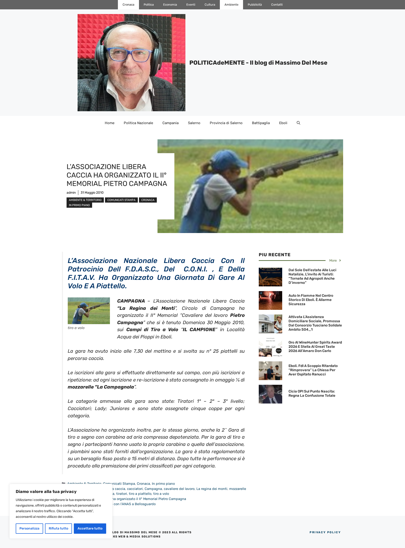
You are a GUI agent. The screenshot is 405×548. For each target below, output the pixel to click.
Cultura (210, 4)
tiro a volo (161, 494)
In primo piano (79, 205)
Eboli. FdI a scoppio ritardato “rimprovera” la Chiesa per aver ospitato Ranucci (313, 370)
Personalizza (29, 528)
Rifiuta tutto (58, 528)
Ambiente (231, 4)
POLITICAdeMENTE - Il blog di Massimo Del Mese (258, 62)
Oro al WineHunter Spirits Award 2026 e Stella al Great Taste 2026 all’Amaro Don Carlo (315, 346)
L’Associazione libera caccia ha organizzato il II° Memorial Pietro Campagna (126, 499)
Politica (149, 4)
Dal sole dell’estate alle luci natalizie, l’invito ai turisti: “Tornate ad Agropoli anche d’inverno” (312, 276)
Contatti (277, 4)
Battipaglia (261, 123)
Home (109, 123)
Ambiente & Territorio (85, 200)
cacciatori (135, 489)
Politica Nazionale (138, 123)
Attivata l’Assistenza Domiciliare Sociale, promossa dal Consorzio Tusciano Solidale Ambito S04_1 (315, 323)
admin (71, 193)
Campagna (153, 489)
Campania (170, 123)
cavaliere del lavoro (179, 489)
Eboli (283, 123)
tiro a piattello (140, 494)
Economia (170, 4)
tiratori (121, 494)
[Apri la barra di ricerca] (298, 123)
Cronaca (128, 4)
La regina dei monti (211, 489)
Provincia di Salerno (226, 123)
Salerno (194, 123)
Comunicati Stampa (121, 200)
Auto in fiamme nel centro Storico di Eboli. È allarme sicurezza (311, 299)
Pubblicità (255, 4)
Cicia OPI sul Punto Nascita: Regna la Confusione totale (312, 393)
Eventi (190, 4)
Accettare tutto (90, 528)
